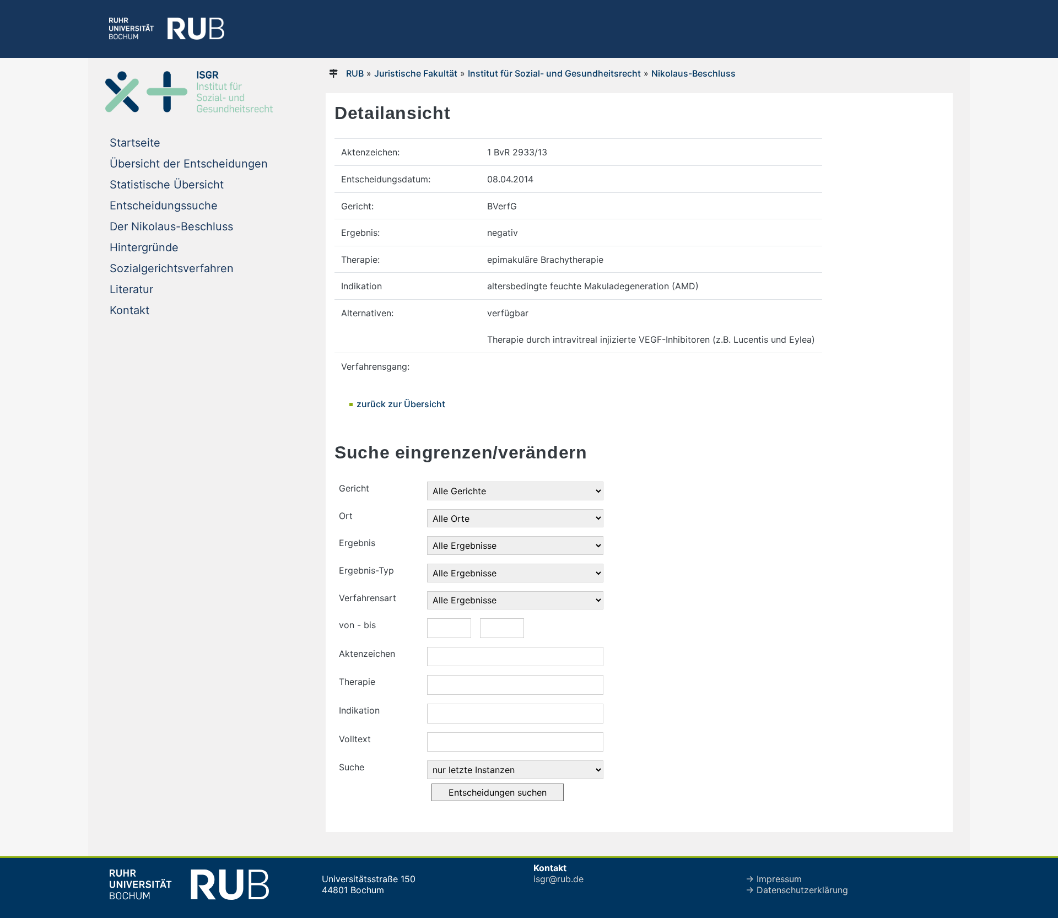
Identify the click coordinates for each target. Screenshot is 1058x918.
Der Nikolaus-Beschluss (171, 226)
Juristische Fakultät (415, 73)
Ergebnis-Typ (366, 570)
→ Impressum (774, 878)
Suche (351, 767)
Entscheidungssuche (164, 205)
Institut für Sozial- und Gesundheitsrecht (554, 73)
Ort (346, 515)
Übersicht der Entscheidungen (189, 163)
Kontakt (129, 310)
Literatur (131, 289)
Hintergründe (144, 247)
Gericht (354, 488)
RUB (355, 73)
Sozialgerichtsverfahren (172, 268)
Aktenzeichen (367, 653)
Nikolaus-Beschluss (693, 73)
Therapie (357, 681)
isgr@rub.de (558, 878)
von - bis (357, 624)
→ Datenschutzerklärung (797, 889)
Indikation (359, 710)
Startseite (135, 142)
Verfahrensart (367, 597)
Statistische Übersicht (167, 184)
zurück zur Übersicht (401, 403)
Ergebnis (357, 542)
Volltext (355, 738)
